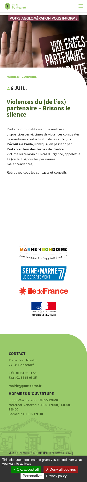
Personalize (32, 476)
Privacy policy (56, 476)
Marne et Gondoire (22, 77)
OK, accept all (27, 469)
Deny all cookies (62, 469)
